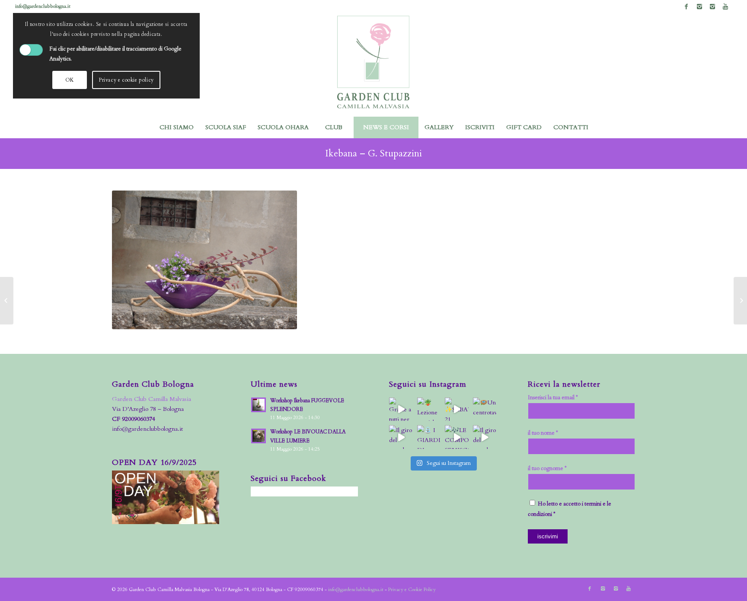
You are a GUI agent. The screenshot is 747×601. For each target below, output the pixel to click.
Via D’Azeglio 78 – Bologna (148, 409)
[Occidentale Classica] (6, 300)
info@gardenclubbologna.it (42, 6)
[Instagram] (699, 6)
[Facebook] (686, 6)
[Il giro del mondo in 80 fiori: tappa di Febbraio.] (485, 437)
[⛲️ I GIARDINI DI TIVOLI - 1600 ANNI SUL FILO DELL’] (429, 437)
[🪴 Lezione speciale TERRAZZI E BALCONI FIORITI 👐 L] (429, 409)
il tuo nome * (543, 433)
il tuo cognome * (547, 468)
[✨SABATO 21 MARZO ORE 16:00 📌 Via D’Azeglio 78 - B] (457, 409)
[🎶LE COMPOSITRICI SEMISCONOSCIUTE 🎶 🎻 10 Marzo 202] (457, 437)
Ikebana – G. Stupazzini (373, 153)
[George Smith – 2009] (740, 300)
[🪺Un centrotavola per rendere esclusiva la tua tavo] (485, 409)
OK (69, 79)
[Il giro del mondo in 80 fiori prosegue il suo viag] (401, 437)
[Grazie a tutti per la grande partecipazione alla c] (401, 409)
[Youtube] (725, 6)
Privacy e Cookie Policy (412, 589)
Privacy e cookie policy (126, 79)
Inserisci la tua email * (553, 397)
